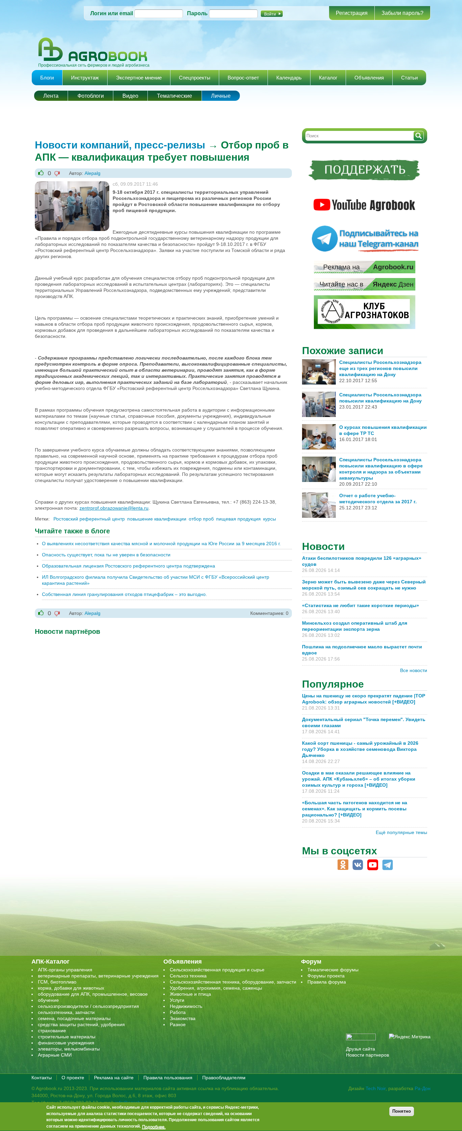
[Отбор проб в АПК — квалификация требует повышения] (72, 184)
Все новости (413, 670)
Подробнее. (154, 1127)
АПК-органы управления (65, 969)
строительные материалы (66, 1036)
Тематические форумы (333, 969)
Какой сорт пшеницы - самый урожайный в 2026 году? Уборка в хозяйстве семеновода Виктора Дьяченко (360, 749)
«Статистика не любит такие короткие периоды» (360, 605)
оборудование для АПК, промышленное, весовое (93, 994)
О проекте (73, 1077)
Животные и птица (190, 994)
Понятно (401, 1111)
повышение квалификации (156, 519)
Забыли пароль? (402, 13)
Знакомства (182, 1018)
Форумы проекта (326, 975)
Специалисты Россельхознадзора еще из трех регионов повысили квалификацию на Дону (380, 368)
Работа (178, 1012)
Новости (323, 546)
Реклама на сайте (114, 1077)
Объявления (369, 77)
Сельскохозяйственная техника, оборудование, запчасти (233, 982)
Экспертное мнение (139, 77)
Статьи (409, 77)
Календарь (289, 77)
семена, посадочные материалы (74, 1018)
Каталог (328, 77)
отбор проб (201, 519)
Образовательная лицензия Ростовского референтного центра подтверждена (128, 566)
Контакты (41, 1077)
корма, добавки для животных (71, 988)
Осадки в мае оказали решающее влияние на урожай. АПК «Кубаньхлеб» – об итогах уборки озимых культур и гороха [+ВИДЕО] (358, 779)
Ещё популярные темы (401, 832)
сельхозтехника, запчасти (66, 1012)
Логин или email (111, 13)
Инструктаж (85, 77)
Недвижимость (186, 1006)
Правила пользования (167, 1077)
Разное (178, 1024)
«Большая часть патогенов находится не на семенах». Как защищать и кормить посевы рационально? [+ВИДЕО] (354, 808)
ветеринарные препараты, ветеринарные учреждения (98, 975)
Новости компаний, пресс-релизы (120, 145)
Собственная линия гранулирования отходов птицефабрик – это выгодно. (124, 594)
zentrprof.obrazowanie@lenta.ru (113, 508)
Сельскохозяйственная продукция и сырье (217, 969)
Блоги (47, 77)
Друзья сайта (360, 1049)
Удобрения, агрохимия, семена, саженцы (216, 988)
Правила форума (326, 982)
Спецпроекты (194, 77)
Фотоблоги (90, 96)
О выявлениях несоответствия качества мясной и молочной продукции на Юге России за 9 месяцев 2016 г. (161, 543)
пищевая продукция (238, 519)
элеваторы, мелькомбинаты (69, 1049)
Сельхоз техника (188, 975)
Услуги (177, 1000)
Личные (221, 96)
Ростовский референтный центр (89, 519)
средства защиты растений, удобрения (81, 1024)
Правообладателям (224, 1077)
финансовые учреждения (66, 1042)
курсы (269, 519)
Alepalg (92, 173)
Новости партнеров (367, 1055)
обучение (48, 1000)
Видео (130, 96)
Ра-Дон (423, 1088)
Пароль (197, 13)
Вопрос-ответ (243, 77)
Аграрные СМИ (55, 1055)
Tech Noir (376, 1088)
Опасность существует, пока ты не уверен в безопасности (106, 554)
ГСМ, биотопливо (57, 982)
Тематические (174, 96)
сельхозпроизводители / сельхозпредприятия (88, 1006)
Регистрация (352, 13)
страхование (52, 1030)
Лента (51, 96)
